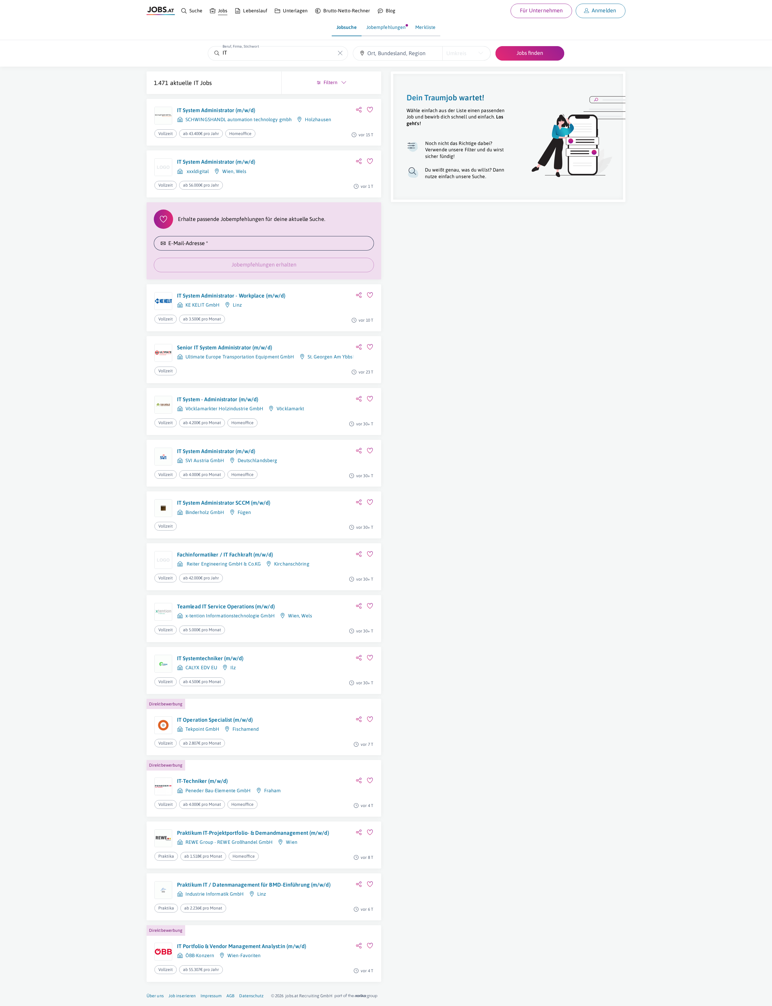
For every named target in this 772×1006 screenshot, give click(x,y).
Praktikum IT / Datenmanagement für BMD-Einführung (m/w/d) (254, 884)
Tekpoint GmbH (202, 729)
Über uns (155, 995)
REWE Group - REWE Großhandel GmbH (229, 842)
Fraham (272, 790)
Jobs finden (530, 53)
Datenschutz (251, 995)
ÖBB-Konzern (199, 955)
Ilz (233, 667)
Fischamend (246, 729)
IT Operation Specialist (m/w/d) (215, 720)
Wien (227, 171)
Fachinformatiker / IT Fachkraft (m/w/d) (225, 554)
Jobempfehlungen (386, 27)
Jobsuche (347, 27)
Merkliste (425, 27)
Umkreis (456, 53)
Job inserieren (182, 995)
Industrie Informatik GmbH (214, 894)
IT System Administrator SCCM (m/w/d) (224, 503)
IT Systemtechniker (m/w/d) (210, 658)
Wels (241, 171)
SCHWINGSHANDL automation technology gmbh (238, 119)
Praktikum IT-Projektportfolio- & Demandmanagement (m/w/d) (253, 833)
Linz (237, 304)
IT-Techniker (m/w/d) (202, 781)
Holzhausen (318, 119)
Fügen (244, 512)
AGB (230, 995)
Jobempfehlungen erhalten (264, 264)
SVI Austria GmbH (204, 460)
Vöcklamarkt (290, 408)
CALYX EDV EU (201, 667)
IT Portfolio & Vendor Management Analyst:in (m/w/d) (241, 946)
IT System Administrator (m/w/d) (216, 110)
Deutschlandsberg (257, 460)
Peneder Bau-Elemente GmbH (218, 790)
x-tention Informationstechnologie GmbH (230, 615)
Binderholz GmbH (204, 512)
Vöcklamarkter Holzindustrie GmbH (224, 408)
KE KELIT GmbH (202, 304)
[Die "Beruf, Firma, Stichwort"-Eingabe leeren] (340, 53)
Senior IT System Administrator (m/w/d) (224, 347)
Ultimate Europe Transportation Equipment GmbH (239, 356)
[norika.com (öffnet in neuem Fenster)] (356, 996)
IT (196, 82)
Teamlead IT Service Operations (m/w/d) (226, 606)
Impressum (211, 995)
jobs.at (291, 995)
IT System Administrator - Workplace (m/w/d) (231, 295)
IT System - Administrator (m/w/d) (217, 399)
